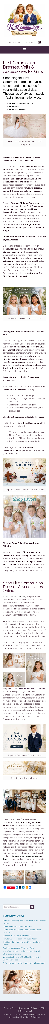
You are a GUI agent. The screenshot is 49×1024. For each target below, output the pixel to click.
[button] (24, 50)
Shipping (12, 1017)
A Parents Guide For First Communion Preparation (24, 963)
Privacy (42, 1014)
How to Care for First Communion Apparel (20, 939)
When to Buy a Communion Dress (17, 935)
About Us (7, 1014)
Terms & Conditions (33, 1017)
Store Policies (20, 1017)
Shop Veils (14, 106)
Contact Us (16, 1014)
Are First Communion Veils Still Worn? (18, 948)
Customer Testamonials (30, 1014)
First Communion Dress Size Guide (17, 926)
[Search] (32, 907)
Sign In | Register (15, 42)
